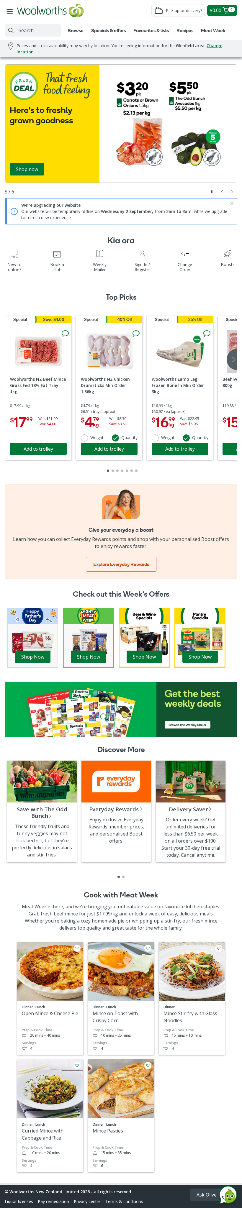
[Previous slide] (222, 192)
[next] (232, 359)
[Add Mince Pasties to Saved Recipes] (148, 1065)
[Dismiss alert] (232, 203)
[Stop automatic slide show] (212, 192)
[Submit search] (11, 30)
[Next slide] (232, 192)
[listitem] (118, 877)
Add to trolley (38, 449)
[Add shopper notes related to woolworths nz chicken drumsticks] (136, 333)
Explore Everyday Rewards (121, 564)
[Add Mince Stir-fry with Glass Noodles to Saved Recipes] (218, 948)
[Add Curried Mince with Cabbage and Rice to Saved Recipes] (77, 1065)
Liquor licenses (19, 1201)
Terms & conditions (124, 1201)
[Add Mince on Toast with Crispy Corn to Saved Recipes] (148, 948)
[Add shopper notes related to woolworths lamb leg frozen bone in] (207, 333)
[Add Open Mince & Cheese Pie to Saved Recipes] (77, 948)
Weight (97, 437)
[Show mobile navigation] (11, 10)
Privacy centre (87, 1201)
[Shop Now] (32, 637)
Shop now (27, 169)
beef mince (66, 913)
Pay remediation (53, 1201)
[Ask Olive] (228, 1196)
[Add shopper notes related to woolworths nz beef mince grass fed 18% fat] (65, 333)
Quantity (129, 437)
